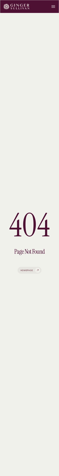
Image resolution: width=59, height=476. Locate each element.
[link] (29, 6)
